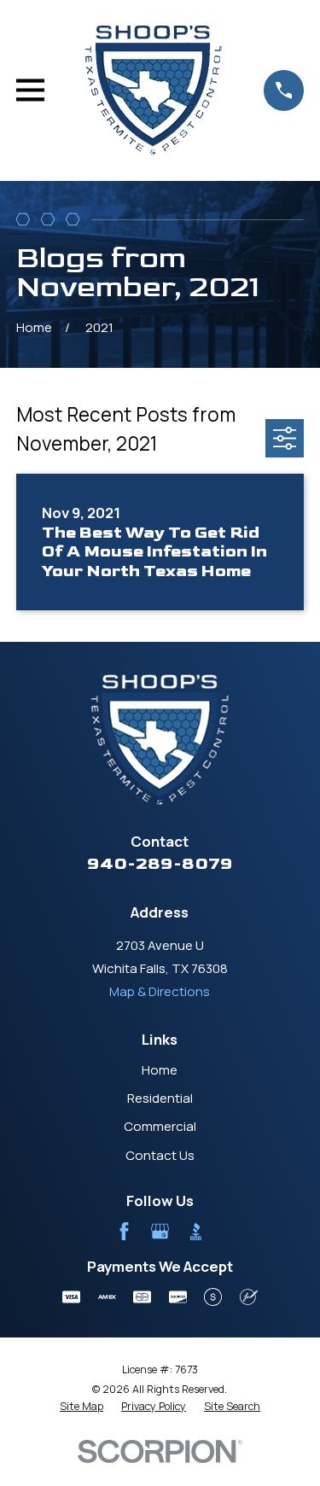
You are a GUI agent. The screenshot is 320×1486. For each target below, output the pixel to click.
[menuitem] (81, 1406)
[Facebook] (124, 1231)
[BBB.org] (196, 1231)
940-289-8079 (160, 864)
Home (159, 1070)
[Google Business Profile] (160, 1231)
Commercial (160, 1126)
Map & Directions (159, 991)
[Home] (153, 90)
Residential (160, 1098)
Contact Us (160, 1155)
